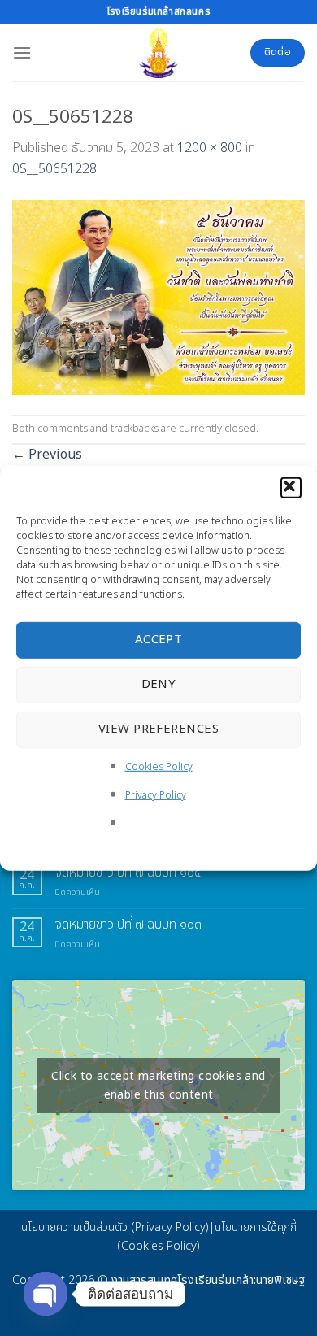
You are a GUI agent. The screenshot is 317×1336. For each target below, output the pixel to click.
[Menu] (22, 52)
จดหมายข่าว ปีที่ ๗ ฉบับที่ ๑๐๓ (128, 925)
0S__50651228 (54, 169)
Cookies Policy (159, 766)
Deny (158, 684)
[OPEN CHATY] (45, 1294)
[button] (291, 487)
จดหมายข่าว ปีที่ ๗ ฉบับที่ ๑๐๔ (127, 873)
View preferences (158, 729)
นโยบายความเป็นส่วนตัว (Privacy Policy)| (118, 1227)
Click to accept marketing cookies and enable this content (158, 1085)
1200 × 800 (209, 148)
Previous (47, 454)
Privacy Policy (155, 795)
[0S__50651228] (158, 297)
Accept (159, 639)
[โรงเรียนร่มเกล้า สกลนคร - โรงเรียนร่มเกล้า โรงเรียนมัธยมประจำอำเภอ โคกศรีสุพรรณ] (158, 52)
